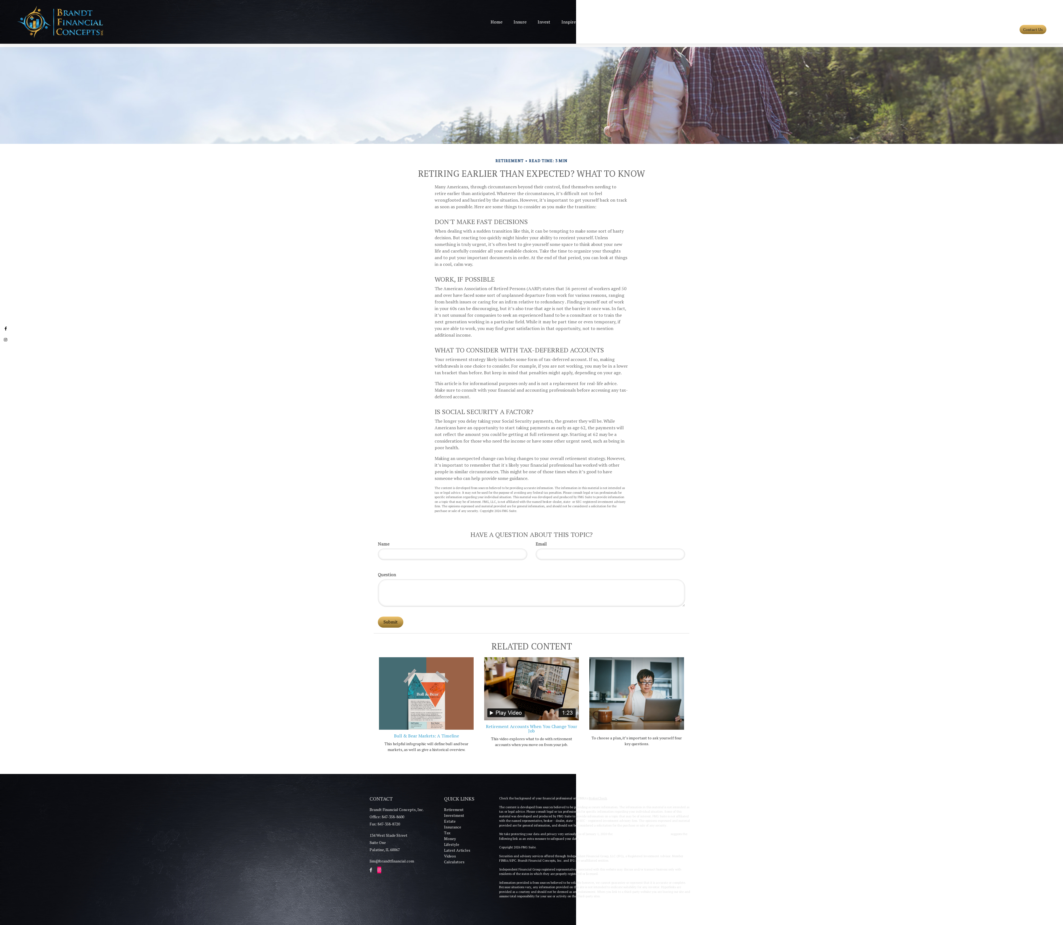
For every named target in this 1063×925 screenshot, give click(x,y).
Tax (447, 832)
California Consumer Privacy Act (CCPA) (641, 834)
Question (387, 574)
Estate (450, 821)
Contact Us (1033, 29)
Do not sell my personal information (604, 839)
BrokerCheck (598, 798)
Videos (450, 856)
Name (383, 544)
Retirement (454, 809)
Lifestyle (451, 844)
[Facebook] (5, 329)
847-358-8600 (1035, 20)
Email (541, 544)
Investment (454, 815)
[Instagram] (5, 340)
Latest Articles (457, 850)
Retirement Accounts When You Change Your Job (531, 728)
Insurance (452, 827)
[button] (520, 22)
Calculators (454, 861)
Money (450, 838)
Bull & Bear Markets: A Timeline (426, 736)
